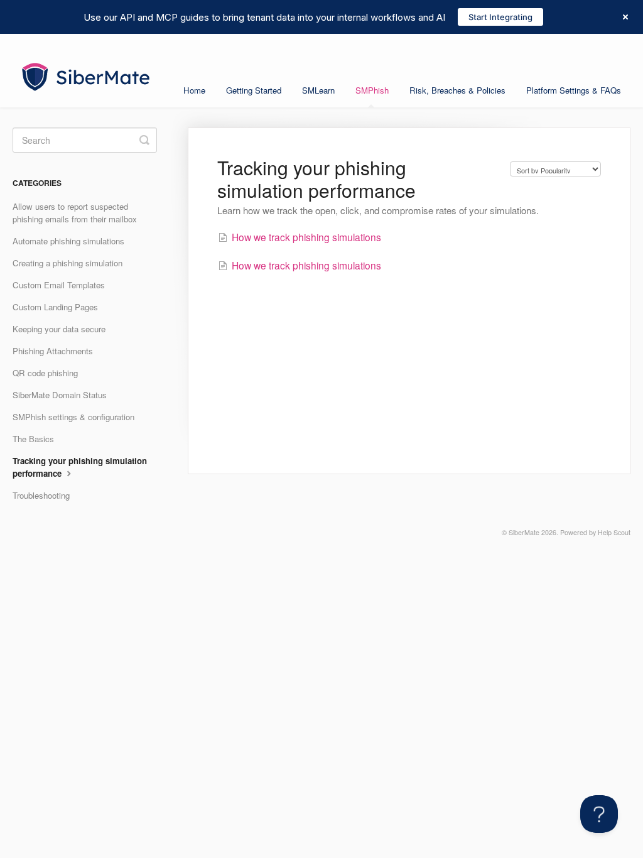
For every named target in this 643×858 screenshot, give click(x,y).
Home (194, 90)
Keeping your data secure (59, 329)
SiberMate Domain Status (60, 395)
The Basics (33, 439)
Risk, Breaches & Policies (457, 90)
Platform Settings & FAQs (573, 90)
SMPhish (372, 90)
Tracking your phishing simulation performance (80, 467)
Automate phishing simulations (68, 241)
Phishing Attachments (53, 351)
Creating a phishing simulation (67, 263)
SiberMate (524, 532)
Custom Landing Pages (55, 307)
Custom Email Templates (59, 285)
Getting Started (253, 90)
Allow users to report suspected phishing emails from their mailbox (75, 212)
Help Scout (614, 532)
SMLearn (318, 90)
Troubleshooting (41, 495)
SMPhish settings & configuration (73, 417)
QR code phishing (45, 373)
